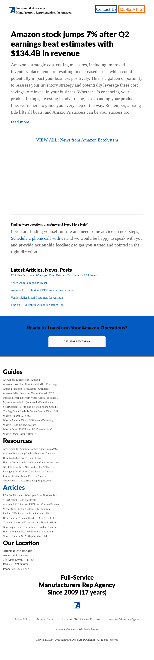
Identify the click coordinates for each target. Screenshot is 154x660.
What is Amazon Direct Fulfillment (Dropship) (28, 420)
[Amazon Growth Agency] (12, 10)
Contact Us (106, 9)
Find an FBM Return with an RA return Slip (37, 304)
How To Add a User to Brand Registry (23, 458)
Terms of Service (46, 619)
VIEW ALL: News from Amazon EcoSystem (77, 140)
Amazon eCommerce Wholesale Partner (77, 629)
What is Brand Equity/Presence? (20, 425)
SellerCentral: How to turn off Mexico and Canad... (30, 406)
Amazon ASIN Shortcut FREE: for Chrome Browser (42, 290)
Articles (14, 488)
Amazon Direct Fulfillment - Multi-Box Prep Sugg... (31, 384)
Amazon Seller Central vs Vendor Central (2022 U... (31, 393)
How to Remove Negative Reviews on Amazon (28, 531)
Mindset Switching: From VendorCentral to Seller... (30, 397)
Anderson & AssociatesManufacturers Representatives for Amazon (44, 10)
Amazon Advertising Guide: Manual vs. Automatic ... (31, 453)
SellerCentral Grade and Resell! (29, 282)
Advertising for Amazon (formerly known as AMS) (30, 449)
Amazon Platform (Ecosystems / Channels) (26, 388)
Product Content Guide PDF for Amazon (24, 476)
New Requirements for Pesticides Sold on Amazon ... (31, 527)
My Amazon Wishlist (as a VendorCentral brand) (28, 402)
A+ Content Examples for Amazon (21, 379)
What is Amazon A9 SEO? (17, 415)
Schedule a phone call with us (38, 238)
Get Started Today (77, 342)
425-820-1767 (131, 9)
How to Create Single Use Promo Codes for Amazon (31, 462)
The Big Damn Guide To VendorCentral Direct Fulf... (31, 411)
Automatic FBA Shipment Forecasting (82, 619)
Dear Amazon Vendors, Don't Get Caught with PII (29, 518)
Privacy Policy (22, 619)
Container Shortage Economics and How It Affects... (31, 522)
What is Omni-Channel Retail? (19, 434)
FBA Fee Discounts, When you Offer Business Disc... (31, 495)
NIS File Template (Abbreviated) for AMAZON (28, 467)
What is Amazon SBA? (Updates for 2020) (25, 536)
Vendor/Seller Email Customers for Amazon (37, 297)
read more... (22, 121)
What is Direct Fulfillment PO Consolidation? (27, 429)
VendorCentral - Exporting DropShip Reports (27, 480)
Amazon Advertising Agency (124, 619)
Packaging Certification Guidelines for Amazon (28, 471)
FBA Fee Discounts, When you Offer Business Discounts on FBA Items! (54, 275)
